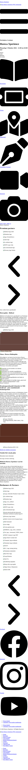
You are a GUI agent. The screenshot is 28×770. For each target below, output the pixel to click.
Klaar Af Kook (6, 737)
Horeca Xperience (4, 2)
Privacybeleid (6, 721)
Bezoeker (5, 736)
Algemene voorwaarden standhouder (12, 722)
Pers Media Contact (8, 745)
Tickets (5, 741)
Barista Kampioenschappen (10, 740)
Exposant (5, 743)
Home (4, 734)
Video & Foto (6, 744)
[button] (14, 266)
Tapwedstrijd (6, 738)
